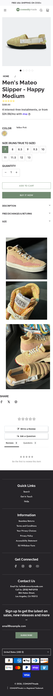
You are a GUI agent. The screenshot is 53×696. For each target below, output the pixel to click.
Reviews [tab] (10, 443)
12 (21, 157)
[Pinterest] (30, 566)
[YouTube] (37, 566)
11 (5, 157)
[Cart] (47, 10)
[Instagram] (23, 566)
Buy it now (26, 195)
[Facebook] (16, 566)
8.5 (20, 149)
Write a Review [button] (27, 428)
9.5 (35, 149)
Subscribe (26, 635)
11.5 (13, 157)
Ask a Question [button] (28, 436)
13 (29, 157)
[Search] (41, 10)
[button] (20, 70)
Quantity (9, 165)
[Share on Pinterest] (16, 402)
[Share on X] (8, 402)
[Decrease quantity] (5, 172)
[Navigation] (5, 10)
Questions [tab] (28, 443)
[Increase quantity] (16, 172)
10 (42, 149)
